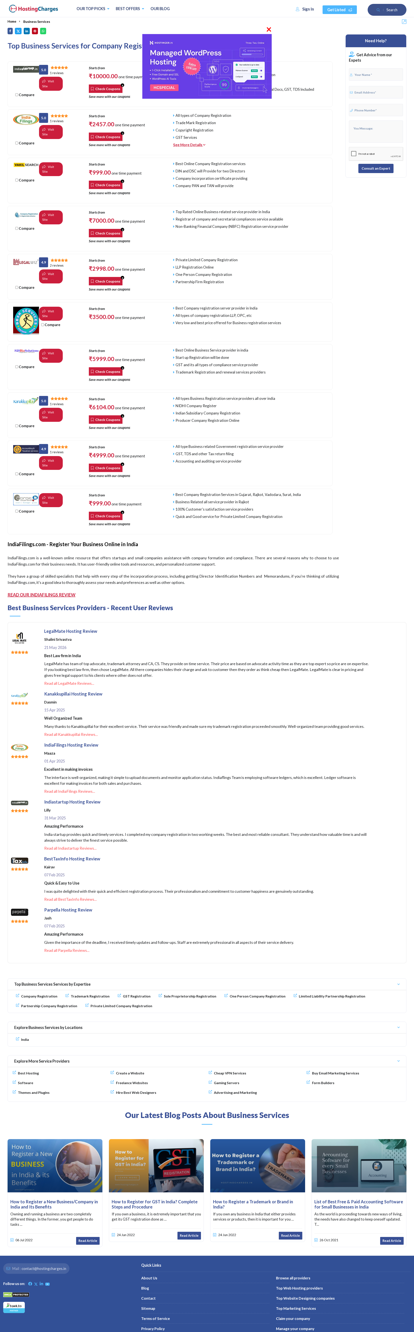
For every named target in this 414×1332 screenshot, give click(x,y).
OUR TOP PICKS (91, 8)
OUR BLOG (160, 8)
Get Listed (336, 9)
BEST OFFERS (128, 8)
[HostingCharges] (33, 8)
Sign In (308, 9)
